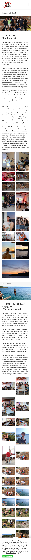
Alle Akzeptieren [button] (7, 556)
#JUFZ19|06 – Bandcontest (9, 37)
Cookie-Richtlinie (11, 553)
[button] (8, 161)
